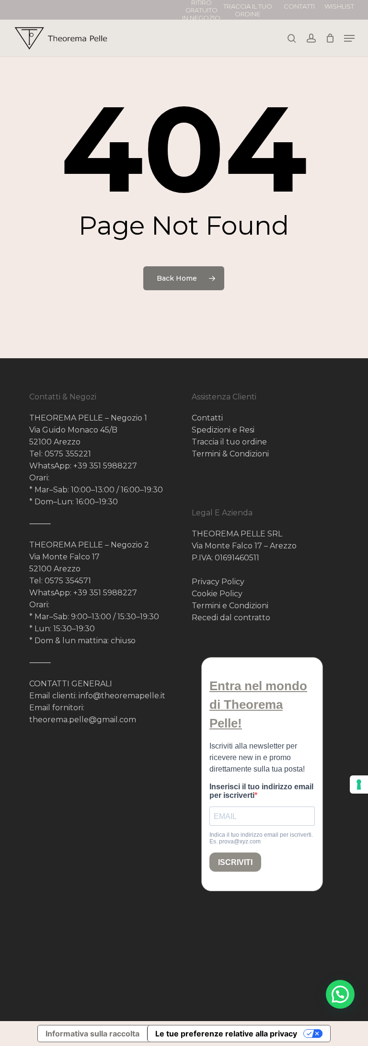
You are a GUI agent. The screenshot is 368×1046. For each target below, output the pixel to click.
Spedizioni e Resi (223, 429)
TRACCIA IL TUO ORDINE (247, 10)
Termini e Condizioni (230, 605)
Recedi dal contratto (231, 617)
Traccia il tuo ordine (229, 441)
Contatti (207, 417)
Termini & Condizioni (230, 453)
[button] (340, 994)
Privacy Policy (218, 581)
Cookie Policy (217, 593)
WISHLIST (339, 6)
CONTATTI (299, 6)
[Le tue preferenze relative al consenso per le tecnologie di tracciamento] (359, 784)
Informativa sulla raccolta (92, 1033)
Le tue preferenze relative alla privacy (226, 1033)
